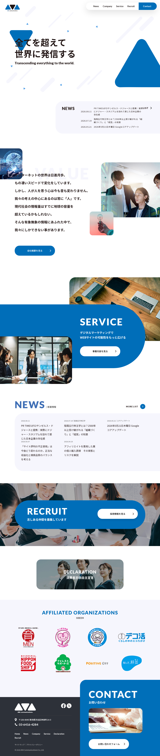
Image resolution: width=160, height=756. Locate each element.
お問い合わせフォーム (109, 744)
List (145, 108)
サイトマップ (19, 744)
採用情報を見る (117, 513)
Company (107, 6)
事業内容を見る (100, 351)
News (96, 6)
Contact (147, 6)
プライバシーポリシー (34, 744)
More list (132, 406)
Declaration (59, 734)
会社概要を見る (34, 250)
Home (17, 734)
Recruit (131, 6)
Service (119, 6)
